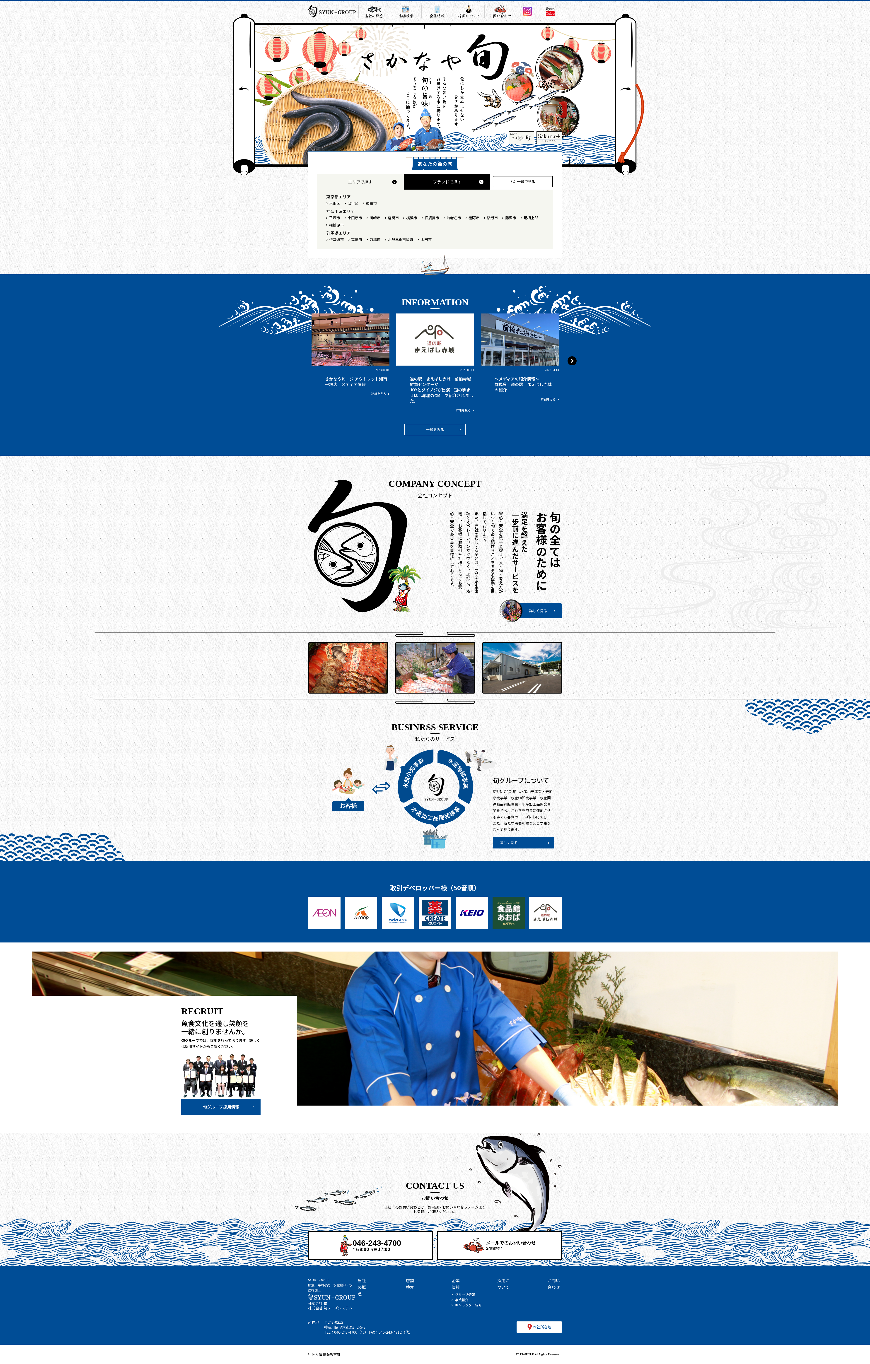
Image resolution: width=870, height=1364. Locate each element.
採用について (503, 1283)
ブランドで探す (447, 182)
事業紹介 (462, 1300)
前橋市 (375, 239)
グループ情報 (465, 1295)
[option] (356, 357)
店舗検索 (410, 1283)
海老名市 (454, 217)
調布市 (371, 203)
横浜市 (411, 217)
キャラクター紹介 (468, 1305)
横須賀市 (432, 217)
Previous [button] (297, 360)
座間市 (393, 217)
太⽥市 (426, 239)
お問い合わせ (554, 1283)
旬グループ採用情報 (221, 1107)
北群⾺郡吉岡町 (400, 239)
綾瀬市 (492, 217)
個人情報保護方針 (326, 1354)
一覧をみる (435, 429)
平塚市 (334, 217)
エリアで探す (360, 182)
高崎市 (356, 239)
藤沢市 (510, 217)
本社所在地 (542, 1327)
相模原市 (336, 225)
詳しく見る (538, 610)
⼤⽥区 (334, 203)
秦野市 (474, 217)
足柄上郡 (531, 217)
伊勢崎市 (336, 239)
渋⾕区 (353, 203)
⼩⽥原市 (355, 217)
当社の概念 (362, 1287)
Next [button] (572, 360)
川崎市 (375, 217)
